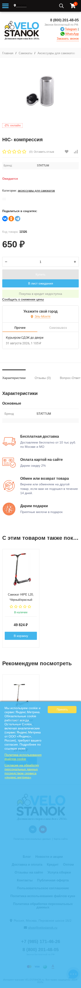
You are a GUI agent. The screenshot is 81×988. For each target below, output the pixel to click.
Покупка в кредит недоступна (40, 294)
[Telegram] (17, 218)
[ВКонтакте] (5, 218)
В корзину (21, 636)
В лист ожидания (40, 283)
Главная (7, 53)
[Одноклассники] (11, 218)
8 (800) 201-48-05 (64, 20)
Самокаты (25, 53)
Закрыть (75, 986)
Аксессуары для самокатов (56, 53)
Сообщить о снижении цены (23, 299)
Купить (40, 274)
